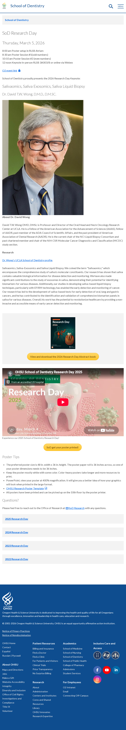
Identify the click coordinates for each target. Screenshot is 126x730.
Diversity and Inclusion (14, 690)
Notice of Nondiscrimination (16, 635)
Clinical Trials (39, 665)
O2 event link (9, 70)
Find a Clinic (39, 656)
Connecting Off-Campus (75, 695)
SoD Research (76, 508)
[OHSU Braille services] (97, 658)
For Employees (72, 682)
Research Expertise (43, 716)
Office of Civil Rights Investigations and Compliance (12, 698)
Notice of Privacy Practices (16, 631)
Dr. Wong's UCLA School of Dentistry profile (27, 260)
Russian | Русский (11, 655)
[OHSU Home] (5, 5)
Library (36, 708)
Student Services (72, 673)
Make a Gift (8, 677)
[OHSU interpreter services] (115, 658)
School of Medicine (72, 648)
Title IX (6, 706)
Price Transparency (42, 669)
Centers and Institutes (44, 695)
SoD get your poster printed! (63, 447)
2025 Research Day (16, 518)
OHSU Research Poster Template (25, 488)
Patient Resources (44, 643)
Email (65, 691)
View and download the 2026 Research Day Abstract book (63, 356)
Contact (6, 647)
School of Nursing (72, 652)
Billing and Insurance (43, 648)
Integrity (6, 686)
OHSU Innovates (41, 712)
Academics (69, 643)
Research (38, 682)
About (36, 687)
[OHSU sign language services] (106, 658)
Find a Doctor (39, 652)
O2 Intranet (69, 687)
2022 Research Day (16, 559)
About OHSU (10, 664)
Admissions (69, 669)
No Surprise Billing (42, 673)
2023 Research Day (16, 545)
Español (6, 651)
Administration (40, 691)
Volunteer (7, 711)
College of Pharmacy (73, 665)
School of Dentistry (27, 5)
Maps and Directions (12, 669)
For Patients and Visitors (45, 660)
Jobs (4, 673)
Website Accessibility (13, 682)
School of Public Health (75, 660)
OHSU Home (8, 643)
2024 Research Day (16, 532)
